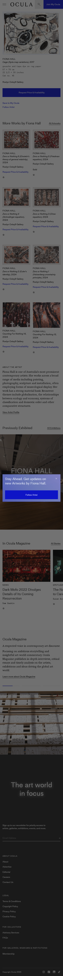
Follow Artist (31, 495)
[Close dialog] (56, 478)
